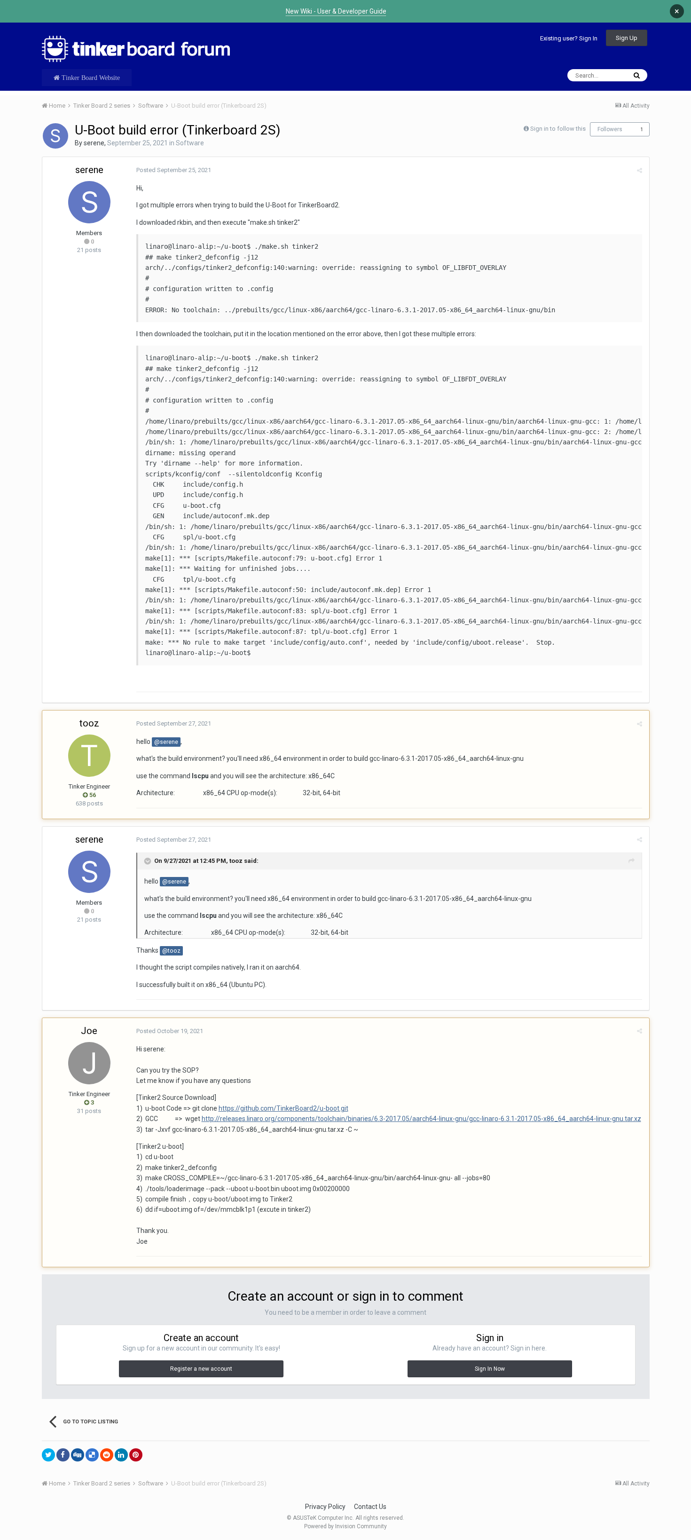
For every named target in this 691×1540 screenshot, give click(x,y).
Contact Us (370, 1506)
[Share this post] (639, 170)
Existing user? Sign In (568, 38)
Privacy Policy (325, 1506)
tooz (89, 723)
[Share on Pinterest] (135, 1454)
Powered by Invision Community (345, 1526)
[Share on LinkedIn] (121, 1454)
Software (190, 143)
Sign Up (626, 37)
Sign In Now (490, 1369)
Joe (89, 1030)
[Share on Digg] (77, 1454)
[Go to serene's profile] (55, 136)
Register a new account (201, 1369)
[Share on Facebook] (63, 1454)
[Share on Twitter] (48, 1454)
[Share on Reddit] (106, 1454)
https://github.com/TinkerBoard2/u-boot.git (283, 1108)
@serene (166, 741)
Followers (609, 129)
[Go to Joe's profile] (89, 1063)
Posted (173, 170)
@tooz (171, 950)
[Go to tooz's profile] (89, 755)
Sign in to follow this (558, 128)
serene (94, 143)
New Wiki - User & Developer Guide (336, 11)
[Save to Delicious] (92, 1454)
